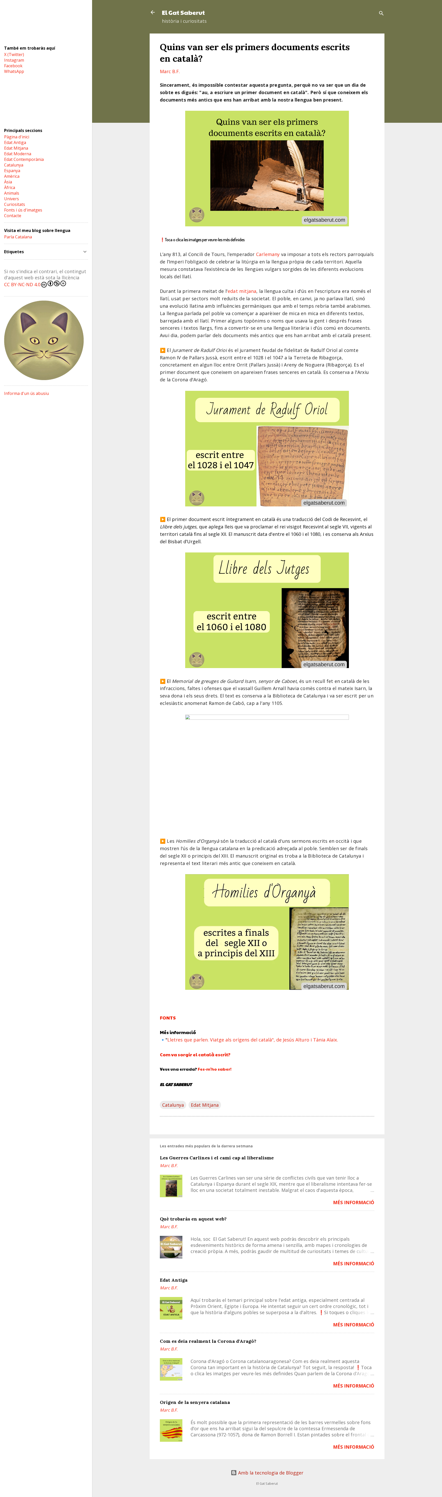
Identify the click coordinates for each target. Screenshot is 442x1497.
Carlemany (268, 254)
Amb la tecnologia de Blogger (270, 1473)
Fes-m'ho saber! (214, 1069)
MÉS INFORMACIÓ (353, 1202)
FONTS (168, 1017)
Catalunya (173, 1105)
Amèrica (11, 176)
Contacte (12, 215)
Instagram (14, 60)
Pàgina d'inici (16, 137)
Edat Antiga (173, 1280)
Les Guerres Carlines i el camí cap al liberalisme (217, 1158)
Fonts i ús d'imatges (23, 210)
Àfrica (9, 187)
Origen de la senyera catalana (195, 1402)
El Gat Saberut (183, 12)
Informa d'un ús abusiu (26, 393)
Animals (11, 193)
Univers (11, 199)
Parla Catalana (18, 237)
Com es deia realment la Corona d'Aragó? (208, 1341)
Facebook (13, 66)
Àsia (8, 182)
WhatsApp (14, 71)
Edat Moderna (17, 154)
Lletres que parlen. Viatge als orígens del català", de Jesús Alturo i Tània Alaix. (252, 1040)
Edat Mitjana (205, 1105)
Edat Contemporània (24, 159)
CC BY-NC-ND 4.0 (22, 284)
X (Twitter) (14, 54)
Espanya (12, 170)
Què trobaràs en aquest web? (193, 1219)
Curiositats (14, 204)
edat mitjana (242, 291)
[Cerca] (381, 14)
